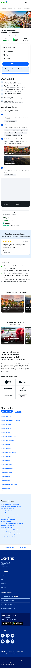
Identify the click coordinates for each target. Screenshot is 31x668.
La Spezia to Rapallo (6, 428)
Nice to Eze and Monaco (7, 527)
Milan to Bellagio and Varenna (8, 510)
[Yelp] (12, 641)
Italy (15, 8)
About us (3, 575)
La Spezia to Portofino (6, 472)
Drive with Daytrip (9, 547)
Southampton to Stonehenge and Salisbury (11, 534)
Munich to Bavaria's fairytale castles (10, 529)
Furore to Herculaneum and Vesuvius (10, 504)
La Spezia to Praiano (6, 488)
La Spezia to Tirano (5, 416)
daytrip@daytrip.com (9, 608)
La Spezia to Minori (5, 460)
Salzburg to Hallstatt (6, 521)
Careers (3, 583)
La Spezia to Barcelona (6, 468)
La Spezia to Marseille (6, 464)
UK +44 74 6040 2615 (9, 604)
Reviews (25, 40)
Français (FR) (4, 653)
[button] (15, 247)
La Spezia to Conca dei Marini (8, 436)
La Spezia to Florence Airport (8, 440)
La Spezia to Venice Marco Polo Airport (10, 420)
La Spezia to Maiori (5, 476)
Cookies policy (11, 660)
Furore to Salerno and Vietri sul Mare (10, 515)
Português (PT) (12, 653)
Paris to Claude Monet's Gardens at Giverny (12, 523)
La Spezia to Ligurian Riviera (8, 517)
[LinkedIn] (12, 636)
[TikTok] (8, 641)
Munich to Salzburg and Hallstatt (9, 532)
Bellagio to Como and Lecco (8, 519)
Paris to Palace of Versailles (8, 536)
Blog (2, 579)
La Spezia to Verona (6, 456)
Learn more (4, 310)
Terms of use (4, 660)
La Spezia (20, 8)
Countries (9, 8)
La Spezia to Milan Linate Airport (9, 484)
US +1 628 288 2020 (8, 600)
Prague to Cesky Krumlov (7, 525)
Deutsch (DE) (20, 651)
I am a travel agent (21, 547)
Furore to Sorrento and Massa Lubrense (11, 506)
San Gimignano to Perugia (7, 508)
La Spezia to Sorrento (6, 448)
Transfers (3, 8)
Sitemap (3, 587)
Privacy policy (19, 660)
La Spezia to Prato (5, 480)
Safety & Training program (7, 661)
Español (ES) (11, 651)
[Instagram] (8, 636)
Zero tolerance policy (18, 661)
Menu (25, 2)
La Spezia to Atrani (5, 444)
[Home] (4, 2)
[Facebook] (3, 636)
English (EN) (3, 651)
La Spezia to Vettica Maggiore (8, 452)
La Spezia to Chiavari (6, 432)
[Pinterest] (3, 641)
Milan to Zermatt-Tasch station (8, 512)
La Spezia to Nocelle (6, 424)
